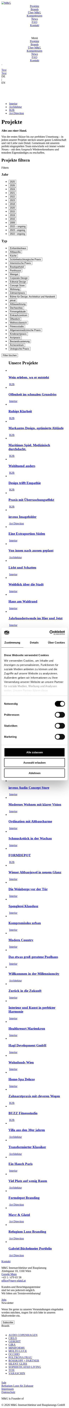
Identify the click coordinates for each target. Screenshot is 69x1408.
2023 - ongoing (17, 230)
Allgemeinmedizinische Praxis (25, 330)
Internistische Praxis (20, 263)
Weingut (14, 274)
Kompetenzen (34, 15)
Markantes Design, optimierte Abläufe (36, 428)
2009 (12, 222)
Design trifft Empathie (24, 483)
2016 (12, 219)
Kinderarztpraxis (18, 334)
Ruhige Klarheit (20, 411)
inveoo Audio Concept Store (28, 787)
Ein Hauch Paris (20, 1164)
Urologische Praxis (19, 348)
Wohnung (14, 289)
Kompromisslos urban (24, 923)
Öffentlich (15, 319)
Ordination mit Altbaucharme (30, 821)
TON (11, 1370)
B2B (12, 110)
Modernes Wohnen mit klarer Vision (34, 804)
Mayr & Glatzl (19, 1215)
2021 (12, 193)
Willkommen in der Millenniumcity (33, 974)
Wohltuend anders (21, 466)
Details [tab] (34, 642)
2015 (12, 211)
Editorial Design (18, 281)
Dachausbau (16, 308)
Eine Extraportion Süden (26, 533)
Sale (3, 1382)
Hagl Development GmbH (27, 1045)
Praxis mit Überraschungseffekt (31, 500)
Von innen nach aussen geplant (30, 550)
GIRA (12, 1344)
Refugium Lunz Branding (27, 1231)
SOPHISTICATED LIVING (24, 1366)
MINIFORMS (16, 1347)
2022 (12, 196)
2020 (12, 207)
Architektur (15, 106)
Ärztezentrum (17, 345)
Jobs (3, 1299)
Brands (35, 9)
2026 (12, 185)
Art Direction (16, 113)
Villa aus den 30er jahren (26, 1130)
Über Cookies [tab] (56, 642)
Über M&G (34, 12)
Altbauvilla (15, 252)
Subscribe (8, 1322)
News (34, 18)
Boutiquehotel (17, 267)
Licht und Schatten (22, 567)
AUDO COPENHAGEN (23, 1335)
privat (13, 300)
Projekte (34, 6)
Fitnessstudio (17, 326)
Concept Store (17, 285)
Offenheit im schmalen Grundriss (32, 394)
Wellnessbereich (18, 322)
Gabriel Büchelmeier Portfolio (30, 1248)
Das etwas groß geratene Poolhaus (33, 957)
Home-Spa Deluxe (21, 1079)
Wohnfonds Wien (21, 1062)
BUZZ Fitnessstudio (23, 1113)
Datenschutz (8, 1392)
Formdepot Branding (24, 1198)
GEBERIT (14, 1341)
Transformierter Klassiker (27, 1147)
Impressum (7, 1388)
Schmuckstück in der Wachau (30, 838)
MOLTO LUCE (17, 1350)
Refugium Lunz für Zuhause (17, 1385)
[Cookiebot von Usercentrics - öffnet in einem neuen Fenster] (49, 632)
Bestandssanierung (20, 341)
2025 (12, 181)
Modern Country (20, 940)
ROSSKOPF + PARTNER (23, 1360)
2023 (12, 200)
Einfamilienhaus (18, 248)
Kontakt (34, 25)
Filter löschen (10, 355)
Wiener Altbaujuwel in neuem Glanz (34, 872)
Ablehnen (35, 772)
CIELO (12, 1338)
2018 (12, 204)
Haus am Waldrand (22, 601)
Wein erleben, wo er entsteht (28, 377)
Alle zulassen (34, 752)
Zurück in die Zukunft (24, 991)
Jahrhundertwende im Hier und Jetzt (35, 618)
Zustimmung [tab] (12, 642)
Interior (13, 103)
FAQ (34, 22)
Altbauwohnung (17, 304)
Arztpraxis (15, 337)
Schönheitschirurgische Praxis (25, 259)
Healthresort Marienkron (26, 1028)
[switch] (60, 714)
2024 (12, 189)
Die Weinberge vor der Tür (28, 889)
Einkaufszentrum (18, 315)
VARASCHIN (16, 1373)
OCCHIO (14, 1354)
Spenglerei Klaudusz (23, 906)
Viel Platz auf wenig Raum (27, 1181)
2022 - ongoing (17, 234)
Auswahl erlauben (34, 762)
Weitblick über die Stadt (26, 584)
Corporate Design (19, 278)
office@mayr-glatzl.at (13, 1280)
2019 (12, 215)
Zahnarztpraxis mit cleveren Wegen (34, 1096)
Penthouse (15, 270)
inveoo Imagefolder (22, 517)
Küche (13, 255)
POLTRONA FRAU (20, 1357)
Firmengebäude (18, 311)
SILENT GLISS (17, 1363)
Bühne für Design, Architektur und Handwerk (32, 296)
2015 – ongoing (17, 226)
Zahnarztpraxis (17, 293)
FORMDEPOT (19, 855)
